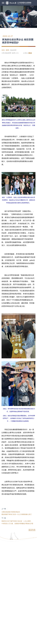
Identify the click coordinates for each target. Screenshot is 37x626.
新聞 (7, 50)
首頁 (3, 50)
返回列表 (31, 530)
